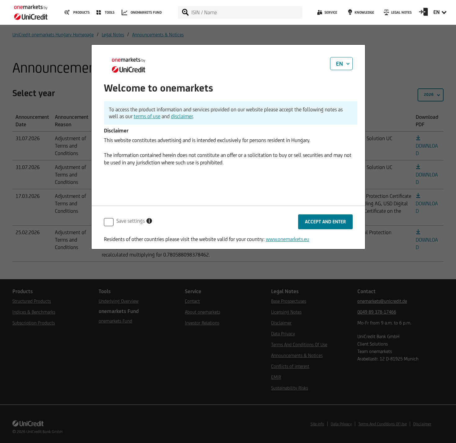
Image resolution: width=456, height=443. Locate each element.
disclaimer (182, 116)
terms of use (147, 116)
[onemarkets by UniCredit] (28, 10)
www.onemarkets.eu (287, 239)
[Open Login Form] (423, 14)
